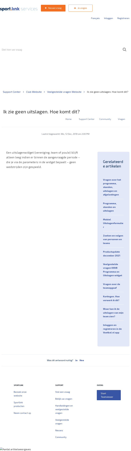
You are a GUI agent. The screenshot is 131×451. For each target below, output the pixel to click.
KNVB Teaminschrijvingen (58, 63)
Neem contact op (22, 413)
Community (105, 119)
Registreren (123, 18)
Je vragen (82, 8)
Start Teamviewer (107, 395)
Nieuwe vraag (55, 8)
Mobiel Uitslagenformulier (113, 223)
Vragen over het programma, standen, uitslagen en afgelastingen (112, 187)
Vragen (121, 119)
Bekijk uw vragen (63, 398)
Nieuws (59, 430)
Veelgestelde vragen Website (64, 91)
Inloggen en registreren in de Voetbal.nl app (112, 329)
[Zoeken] (124, 49)
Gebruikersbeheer (103, 63)
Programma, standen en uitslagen (110, 207)
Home (69, 119)
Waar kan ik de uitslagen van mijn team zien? (113, 312)
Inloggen (108, 18)
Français (95, 18)
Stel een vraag (62, 391)
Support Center (12, 91)
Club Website (34, 91)
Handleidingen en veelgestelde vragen (64, 409)
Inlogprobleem (83, 63)
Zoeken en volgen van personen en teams (113, 239)
